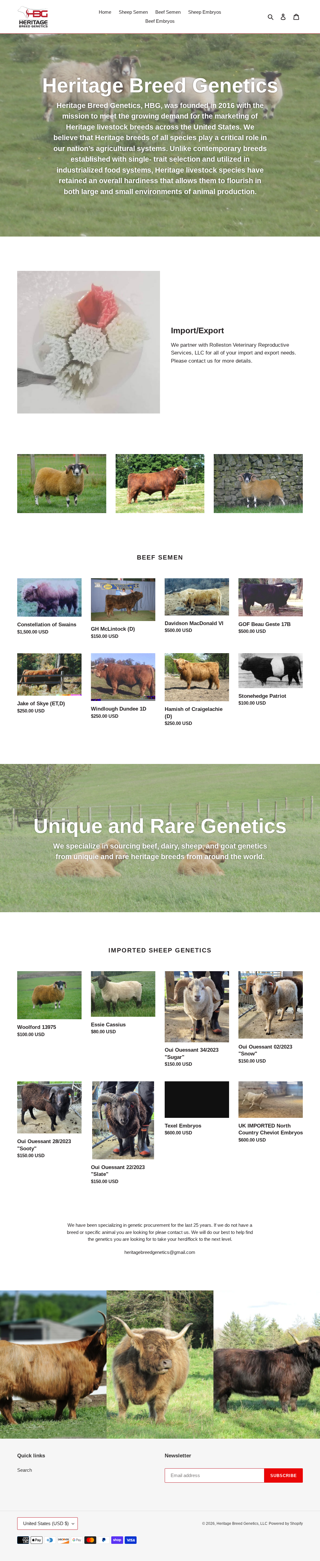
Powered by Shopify (286, 1523)
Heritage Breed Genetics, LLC (242, 1523)
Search (24, 1470)
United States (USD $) (46, 1523)
